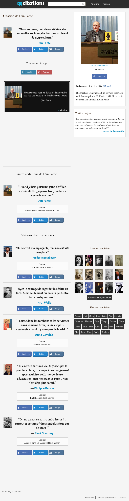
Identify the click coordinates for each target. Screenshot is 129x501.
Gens (97, 321)
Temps (104, 321)
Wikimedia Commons (99, 66)
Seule (96, 332)
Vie (110, 316)
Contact (122, 497)
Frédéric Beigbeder (44, 258)
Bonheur (105, 332)
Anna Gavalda (44, 335)
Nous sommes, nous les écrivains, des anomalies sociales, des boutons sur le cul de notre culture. (42, 33)
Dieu (105, 326)
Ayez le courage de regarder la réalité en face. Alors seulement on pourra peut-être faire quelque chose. (42, 293)
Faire (104, 316)
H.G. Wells (44, 303)
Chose (121, 321)
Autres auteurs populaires (99, 297)
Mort (89, 332)
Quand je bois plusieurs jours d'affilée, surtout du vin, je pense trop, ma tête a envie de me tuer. (42, 191)
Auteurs (95, 4)
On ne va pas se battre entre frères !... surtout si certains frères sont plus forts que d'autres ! (42, 423)
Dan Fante (44, 43)
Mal (77, 332)
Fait (85, 316)
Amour (78, 316)
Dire (91, 326)
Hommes (79, 321)
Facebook (89, 497)
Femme (113, 321)
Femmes (119, 326)
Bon (111, 326)
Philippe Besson (44, 388)
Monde (117, 316)
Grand (77, 326)
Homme (88, 321)
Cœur (97, 326)
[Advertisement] (37, 140)
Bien (91, 316)
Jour (83, 332)
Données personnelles (106, 497)
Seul (85, 326)
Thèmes (105, 4)
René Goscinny (44, 433)
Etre (98, 316)
